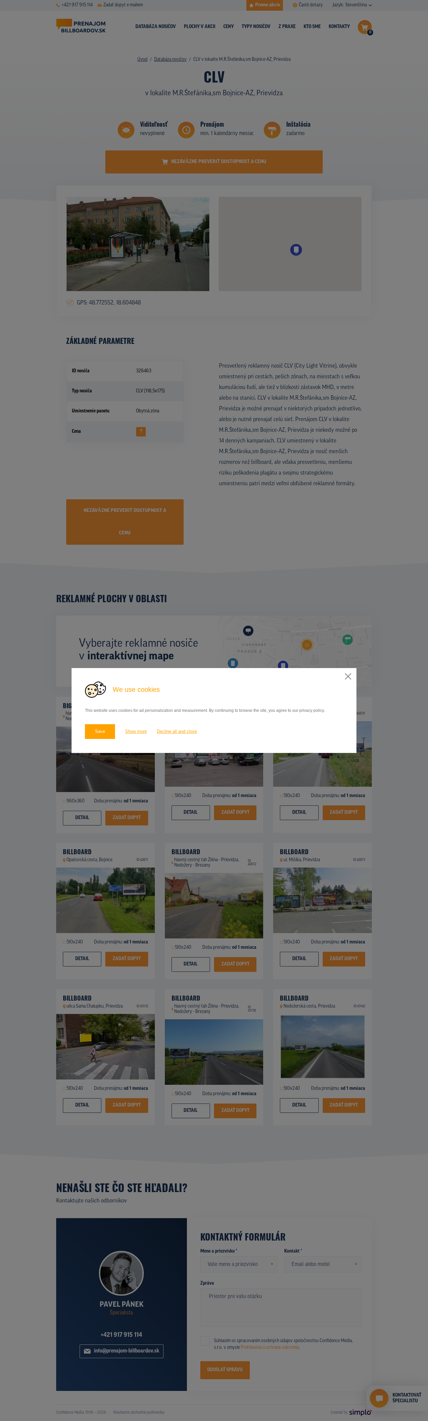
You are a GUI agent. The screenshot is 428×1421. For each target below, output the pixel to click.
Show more (136, 731)
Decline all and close (177, 731)
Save (100, 731)
